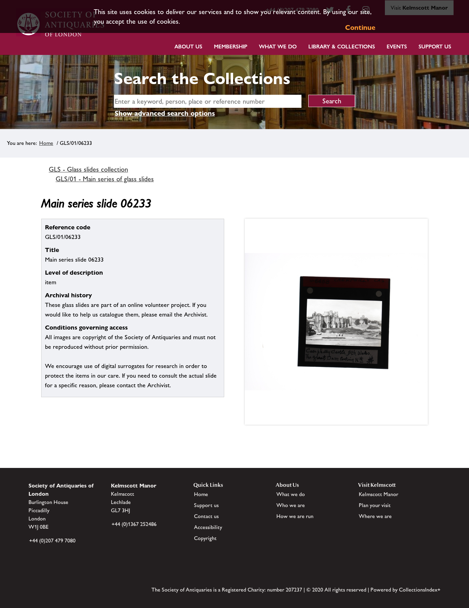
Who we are (290, 505)
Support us (206, 505)
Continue (360, 27)
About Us (188, 46)
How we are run (294, 516)
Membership (230, 46)
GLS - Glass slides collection (88, 169)
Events (397, 46)
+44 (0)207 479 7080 (52, 540)
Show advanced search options (165, 113)
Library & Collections (341, 46)
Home (46, 143)
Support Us (435, 46)
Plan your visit (375, 505)
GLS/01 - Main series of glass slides (105, 179)
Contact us (206, 516)
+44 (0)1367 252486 (134, 524)
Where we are (375, 516)
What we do (278, 46)
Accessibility (208, 527)
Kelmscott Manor (378, 494)
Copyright (205, 538)
